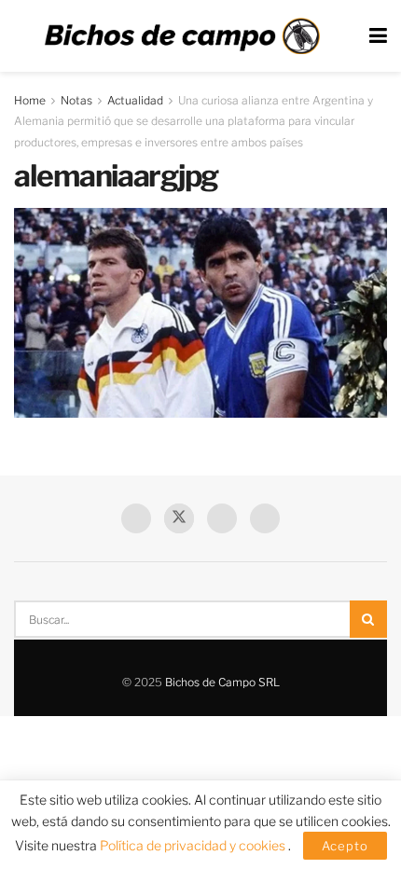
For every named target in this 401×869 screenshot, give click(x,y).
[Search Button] (368, 619)
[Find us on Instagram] (265, 518)
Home (30, 100)
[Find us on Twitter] (179, 518)
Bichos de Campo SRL (222, 682)
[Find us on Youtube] (222, 518)
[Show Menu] (378, 36)
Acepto (345, 845)
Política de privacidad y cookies (194, 845)
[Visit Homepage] (181, 36)
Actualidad (135, 100)
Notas (76, 100)
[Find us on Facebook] (136, 518)
